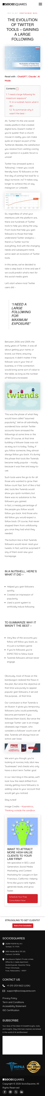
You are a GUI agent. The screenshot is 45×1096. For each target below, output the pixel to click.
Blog (35, 13)
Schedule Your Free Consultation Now (18, 899)
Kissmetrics (27, 806)
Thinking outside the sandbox (20, 810)
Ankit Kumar (25, 13)
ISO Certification (10, 1010)
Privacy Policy (9, 998)
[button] (17, 89)
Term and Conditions (13, 1002)
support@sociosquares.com (21, 990)
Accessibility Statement (14, 1006)
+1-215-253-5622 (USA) (18, 985)
